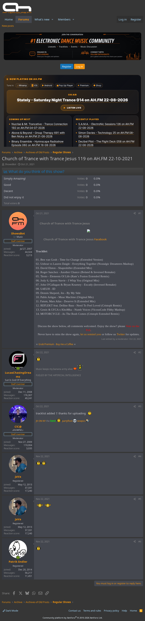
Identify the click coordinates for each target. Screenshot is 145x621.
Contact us (75, 610)
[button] (52, 19)
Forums (23, 19)
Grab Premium (47, 344)
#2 (139, 352)
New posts (8, 25)
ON (40, 421)
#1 (139, 213)
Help (124, 610)
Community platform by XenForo (73, 617)
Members (64, 19)
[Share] (134, 213)
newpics (81, 421)
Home (9, 19)
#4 (139, 456)
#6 (139, 541)
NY (44, 421)
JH (37, 421)
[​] (88, 231)
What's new (42, 19)
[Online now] (18, 368)
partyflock (67, 421)
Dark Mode (11, 610)
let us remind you (90, 334)
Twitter (121, 334)
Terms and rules (92, 610)
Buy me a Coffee (64, 344)
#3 (139, 406)
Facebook (75, 239)
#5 (139, 499)
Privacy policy (111, 610)
